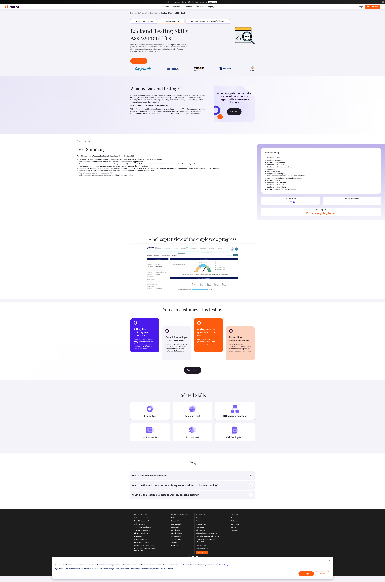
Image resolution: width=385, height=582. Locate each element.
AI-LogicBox (138, 536)
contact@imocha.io (202, 549)
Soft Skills (174, 542)
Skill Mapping (200, 530)
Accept (306, 574)
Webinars (199, 521)
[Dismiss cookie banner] (329, 561)
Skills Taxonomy (139, 524)
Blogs (198, 518)
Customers (188, 7)
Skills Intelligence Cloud (142, 518)
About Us (234, 518)
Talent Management (141, 521)
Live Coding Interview (141, 542)
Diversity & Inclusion (141, 533)
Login (361, 7)
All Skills (173, 518)
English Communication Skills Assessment (144, 549)
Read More (212, 2)
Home (133, 13)
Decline (322, 574)
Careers (234, 527)
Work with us (202, 552)
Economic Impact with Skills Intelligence (205, 540)
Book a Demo (372, 7)
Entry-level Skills (176, 533)
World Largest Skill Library (143, 527)
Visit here (234, 112)
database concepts (97, 164)
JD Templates (201, 524)
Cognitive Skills (176, 524)
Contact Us (235, 524)
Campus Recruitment (142, 530)
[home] (12, 6)
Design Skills (175, 527)
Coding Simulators (140, 539)
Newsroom (234, 530)
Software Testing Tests (148, 13)
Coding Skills (175, 521)
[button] (165, 6)
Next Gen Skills (176, 539)
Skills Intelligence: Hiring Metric (206, 533)
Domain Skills (175, 530)
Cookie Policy (223, 565)
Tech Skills (174, 545)
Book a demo (138, 61)
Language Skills (176, 536)
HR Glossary (200, 527)
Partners (234, 521)
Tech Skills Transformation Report (207, 536)
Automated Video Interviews (144, 545)
